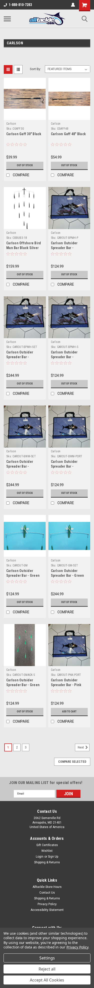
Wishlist (47, 851)
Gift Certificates (47, 845)
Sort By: (35, 69)
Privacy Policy (47, 904)
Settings (47, 958)
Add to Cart (69, 711)
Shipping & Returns (47, 862)
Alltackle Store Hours (47, 887)
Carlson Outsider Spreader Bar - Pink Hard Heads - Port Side (69, 685)
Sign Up (53, 856)
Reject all (47, 969)
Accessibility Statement (47, 910)
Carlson (11, 123)
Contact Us (47, 892)
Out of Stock (25, 165)
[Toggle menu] (7, 18)
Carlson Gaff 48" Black (68, 134)
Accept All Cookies (47, 980)
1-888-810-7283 (20, 5)
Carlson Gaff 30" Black (23, 134)
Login (39, 856)
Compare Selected (72, 761)
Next (81, 747)
